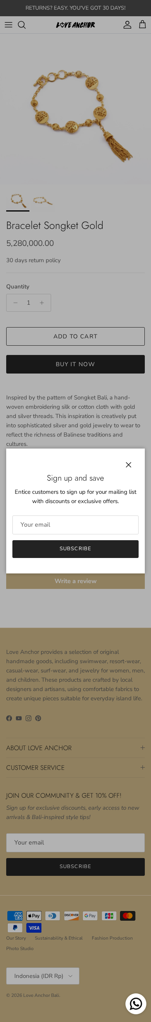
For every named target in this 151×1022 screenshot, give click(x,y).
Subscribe (75, 548)
